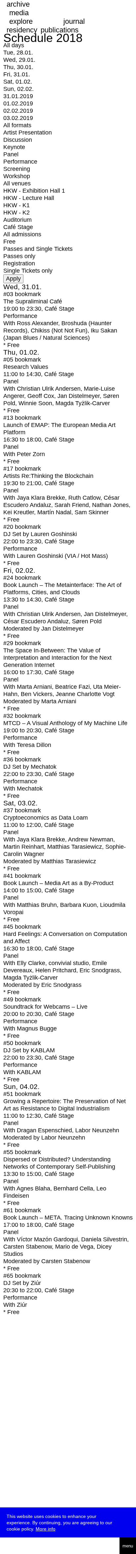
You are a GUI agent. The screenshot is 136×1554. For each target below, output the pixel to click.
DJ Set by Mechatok (29, 766)
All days (13, 45)
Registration (19, 263)
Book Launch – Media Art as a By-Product (58, 883)
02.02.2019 (18, 110)
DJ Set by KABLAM (29, 1050)
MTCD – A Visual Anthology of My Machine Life (65, 723)
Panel (10, 154)
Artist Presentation (27, 132)
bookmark (28, 294)
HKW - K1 (16, 205)
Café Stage (18, 227)
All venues (17, 183)
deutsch (26, 1545)
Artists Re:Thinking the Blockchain (48, 476)
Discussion (17, 139)
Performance (20, 161)
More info (45, 1529)
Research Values (25, 367)
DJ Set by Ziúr (22, 1283)
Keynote (14, 147)
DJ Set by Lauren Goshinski (40, 534)
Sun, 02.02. (18, 89)
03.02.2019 (18, 118)
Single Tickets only (27, 270)
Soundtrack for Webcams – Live (45, 1006)
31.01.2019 (18, 96)
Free (9, 241)
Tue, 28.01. (18, 52)
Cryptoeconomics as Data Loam (45, 817)
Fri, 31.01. (16, 74)
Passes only (19, 256)
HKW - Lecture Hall (28, 198)
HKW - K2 (16, 212)
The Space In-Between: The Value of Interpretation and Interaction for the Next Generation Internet (57, 657)
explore (21, 21)
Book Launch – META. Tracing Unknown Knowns (68, 1217)
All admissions (22, 234)
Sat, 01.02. (17, 81)
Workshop (16, 176)
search (10, 1546)
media (19, 13)
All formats (17, 125)
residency (22, 30)
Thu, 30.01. (18, 67)
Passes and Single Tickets (38, 249)
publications (60, 30)
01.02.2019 (18, 103)
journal (74, 21)
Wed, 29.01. (19, 60)
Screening (16, 169)
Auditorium (17, 219)
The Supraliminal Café (32, 301)
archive (18, 4)
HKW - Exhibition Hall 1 (34, 190)
